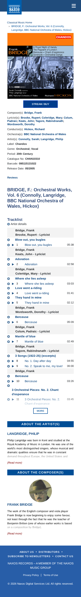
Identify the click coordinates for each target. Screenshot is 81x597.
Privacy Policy (31, 575)
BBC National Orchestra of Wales (45, 134)
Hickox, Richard (34, 129)
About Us (27, 552)
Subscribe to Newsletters (29, 556)
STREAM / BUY (40, 104)
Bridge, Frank (33, 112)
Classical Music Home (19, 22)
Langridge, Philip (52, 139)
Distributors (49, 552)
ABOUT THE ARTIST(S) (40, 424)
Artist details (19, 224)
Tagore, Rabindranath (49, 120)
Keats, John (26, 120)
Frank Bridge (20, 504)
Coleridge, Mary (52, 117)
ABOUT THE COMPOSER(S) (40, 472)
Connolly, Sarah (28, 139)
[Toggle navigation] (73, 5)
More (40, 410)
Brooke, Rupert (30, 117)
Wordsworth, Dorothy (21, 124)
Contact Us (64, 556)
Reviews (12, 177)
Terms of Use (50, 575)
